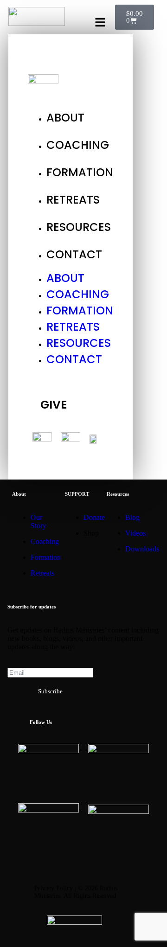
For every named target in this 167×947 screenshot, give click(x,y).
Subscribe (50, 691)
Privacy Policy (53, 888)
